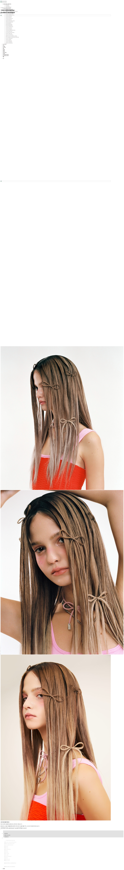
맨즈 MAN (6, 852)
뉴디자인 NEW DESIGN (8, 844)
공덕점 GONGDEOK (9, 13)
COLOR (2, 7)
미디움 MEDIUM (7, 849)
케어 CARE (6, 854)
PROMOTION (7, 859)
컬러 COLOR (6, 853)
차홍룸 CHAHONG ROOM (9, 843)
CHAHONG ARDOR (7, 3)
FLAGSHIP (8, 6)
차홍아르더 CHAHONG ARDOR (10, 842)
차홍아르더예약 (7, 835)
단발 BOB (6, 847)
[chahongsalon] (4, 2)
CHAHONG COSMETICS (10, 863)
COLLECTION (7, 860)
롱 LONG (6, 850)
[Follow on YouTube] (4, 868)
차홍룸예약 (6, 836)
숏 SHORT (6, 846)
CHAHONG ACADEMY (9, 866)
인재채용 (6, 833)
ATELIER (7, 5)
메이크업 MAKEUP (7, 856)
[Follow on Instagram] (3, 868)
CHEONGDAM (8, 7)
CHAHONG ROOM (7, 8)
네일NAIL (6, 857)
